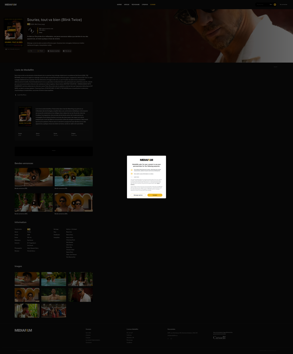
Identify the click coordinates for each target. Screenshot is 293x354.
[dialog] (146, 177)
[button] (146, 177)
